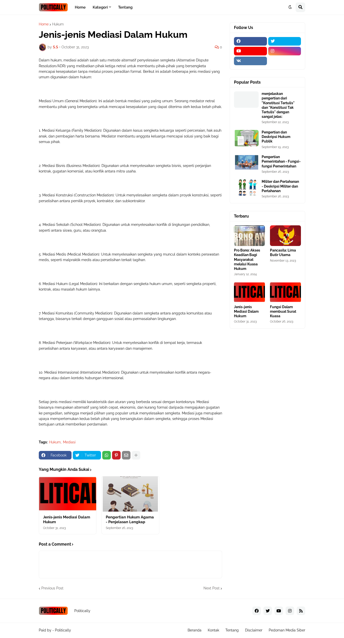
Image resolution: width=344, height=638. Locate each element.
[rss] (301, 611)
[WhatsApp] (106, 455)
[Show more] (136, 455)
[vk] (250, 61)
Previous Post (52, 588)
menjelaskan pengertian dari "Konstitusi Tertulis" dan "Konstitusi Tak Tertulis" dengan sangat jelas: (278, 105)
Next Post (211, 588)
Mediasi (69, 442)
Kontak (213, 630)
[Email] (126, 455)
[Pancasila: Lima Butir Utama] (285, 235)
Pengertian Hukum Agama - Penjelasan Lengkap (130, 519)
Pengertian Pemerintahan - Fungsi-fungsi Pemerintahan (281, 161)
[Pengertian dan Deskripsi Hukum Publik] (246, 138)
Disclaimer (253, 630)
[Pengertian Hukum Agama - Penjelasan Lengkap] (130, 494)
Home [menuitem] (80, 7)
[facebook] (250, 41)
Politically (63, 630)
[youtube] (250, 51)
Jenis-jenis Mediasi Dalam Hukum (66, 519)
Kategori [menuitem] (100, 7)
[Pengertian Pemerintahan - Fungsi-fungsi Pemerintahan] (246, 163)
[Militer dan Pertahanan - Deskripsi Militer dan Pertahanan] (246, 187)
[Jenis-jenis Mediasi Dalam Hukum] (67, 494)
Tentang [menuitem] (125, 7)
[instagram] (284, 51)
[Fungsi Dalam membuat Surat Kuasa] (285, 292)
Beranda (194, 630)
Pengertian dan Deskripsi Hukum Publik (276, 136)
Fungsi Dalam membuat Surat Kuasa (283, 311)
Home (44, 24)
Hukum (58, 24)
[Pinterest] (116, 455)
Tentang (232, 630)
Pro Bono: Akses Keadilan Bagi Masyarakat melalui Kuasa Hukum (247, 259)
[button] (290, 7)
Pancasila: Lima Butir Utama (283, 252)
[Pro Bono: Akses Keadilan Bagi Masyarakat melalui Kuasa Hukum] (249, 235)
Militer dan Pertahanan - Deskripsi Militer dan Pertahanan (280, 186)
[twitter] (284, 41)
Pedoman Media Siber (287, 630)
